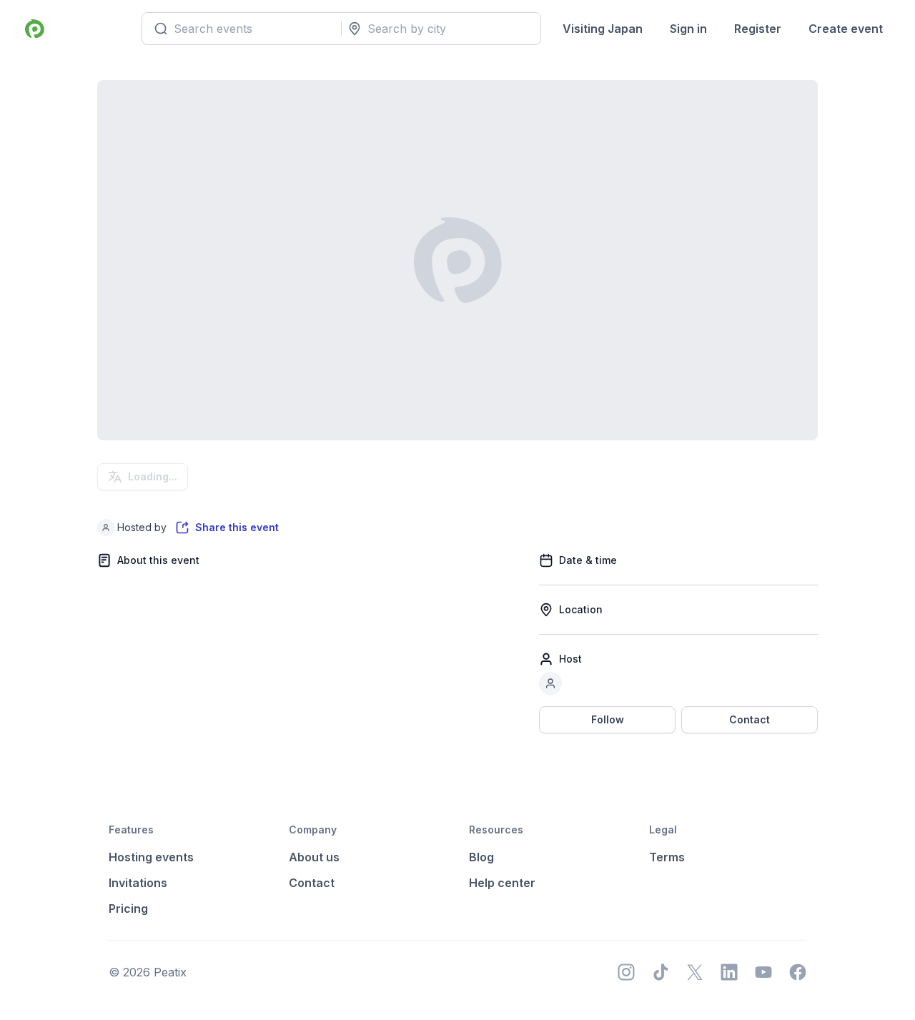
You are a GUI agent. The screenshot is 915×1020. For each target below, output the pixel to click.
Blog (481, 857)
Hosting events (151, 857)
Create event (845, 28)
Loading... (152, 476)
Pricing (128, 908)
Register (757, 28)
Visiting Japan (603, 28)
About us (314, 857)
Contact (749, 719)
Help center (502, 883)
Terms (667, 857)
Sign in (688, 28)
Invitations (138, 883)
